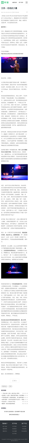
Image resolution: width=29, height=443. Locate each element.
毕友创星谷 (24, 431)
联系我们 (14, 428)
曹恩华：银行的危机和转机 (8, 403)
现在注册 (22, 411)
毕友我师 (24, 426)
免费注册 (14, 2)
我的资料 (5, 428)
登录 (7, 411)
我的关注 (5, 431)
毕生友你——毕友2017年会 (8, 401)
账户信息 (5, 426)
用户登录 (21, 2)
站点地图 (14, 431)
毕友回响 (24, 428)
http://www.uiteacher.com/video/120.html (12, 53)
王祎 (10, 386)
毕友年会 (4, 386)
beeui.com (11, 439)
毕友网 (15, 439)
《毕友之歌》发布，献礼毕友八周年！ (11, 393)
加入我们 (14, 433)
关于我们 (14, 426)
